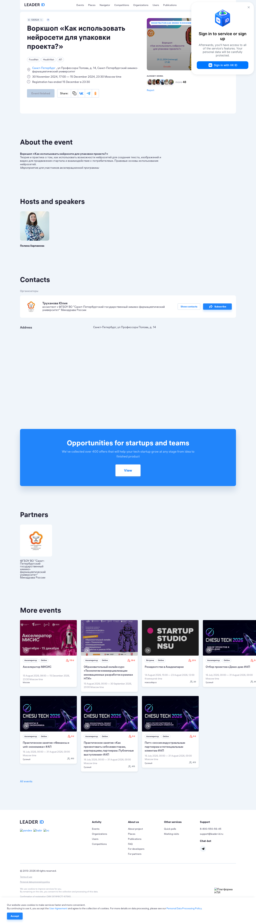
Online (44, 660)
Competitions (121, 5)
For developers (136, 848)
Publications (170, 5)
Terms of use (26, 876)
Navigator (105, 5)
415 (133, 766)
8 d (72, 736)
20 (194, 681)
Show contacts (189, 306)
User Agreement (58, 908)
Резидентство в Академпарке (164, 666)
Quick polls (170, 828)
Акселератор (30, 660)
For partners (134, 853)
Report (150, 90)
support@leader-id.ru (211, 833)
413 (194, 762)
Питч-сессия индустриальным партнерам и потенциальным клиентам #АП (165, 746)
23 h (194, 660)
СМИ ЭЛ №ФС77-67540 (58, 896)
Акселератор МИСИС (37, 666)
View (128, 470)
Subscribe (220, 306)
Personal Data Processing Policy (183, 908)
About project (135, 828)
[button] (110, 822)
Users (156, 5)
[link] (48, 653)
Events (80, 5)
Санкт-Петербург (44, 68)
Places (91, 5)
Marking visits (171, 833)
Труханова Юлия (54, 303)
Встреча (150, 660)
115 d (71, 660)
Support (205, 822)
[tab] (110, 822)
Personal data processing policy (35, 882)
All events (26, 781)
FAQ (130, 844)
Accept (15, 916)
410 (72, 758)
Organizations (140, 5)
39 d (133, 660)
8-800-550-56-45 (210, 828)
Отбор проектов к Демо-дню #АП (228, 666)
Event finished (40, 93)
